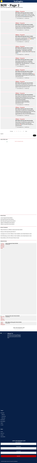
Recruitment (3, 421)
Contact (2, 434)
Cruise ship (4, 416)
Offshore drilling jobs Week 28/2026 (8, 222)
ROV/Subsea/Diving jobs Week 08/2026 (24, 94)
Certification (3, 419)
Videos (2, 423)
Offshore (17, 11)
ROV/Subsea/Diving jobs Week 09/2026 (24, 83)
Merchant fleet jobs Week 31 (10, 231)
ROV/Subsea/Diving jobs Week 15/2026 (24, 12)
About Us (2, 433)
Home (2, 431)
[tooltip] (1, 406)
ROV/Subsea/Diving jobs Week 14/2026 (24, 24)
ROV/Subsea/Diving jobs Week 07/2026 (24, 108)
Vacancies (22, 11)
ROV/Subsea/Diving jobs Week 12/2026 (24, 47)
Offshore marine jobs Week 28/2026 (7, 224)
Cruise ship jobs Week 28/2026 (6, 217)
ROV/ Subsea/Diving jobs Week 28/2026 (8, 220)
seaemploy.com (21, 18)
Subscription (3, 436)
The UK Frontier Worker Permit (13, 237)
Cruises (2, 424)
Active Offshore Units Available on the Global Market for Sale (20, 233)
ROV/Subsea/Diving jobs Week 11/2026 (24, 59)
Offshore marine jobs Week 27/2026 (15, 229)
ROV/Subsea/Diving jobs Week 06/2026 (24, 120)
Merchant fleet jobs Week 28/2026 (7, 219)
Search (2, 133)
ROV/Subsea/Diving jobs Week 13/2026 (24, 36)
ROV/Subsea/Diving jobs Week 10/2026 (24, 71)
